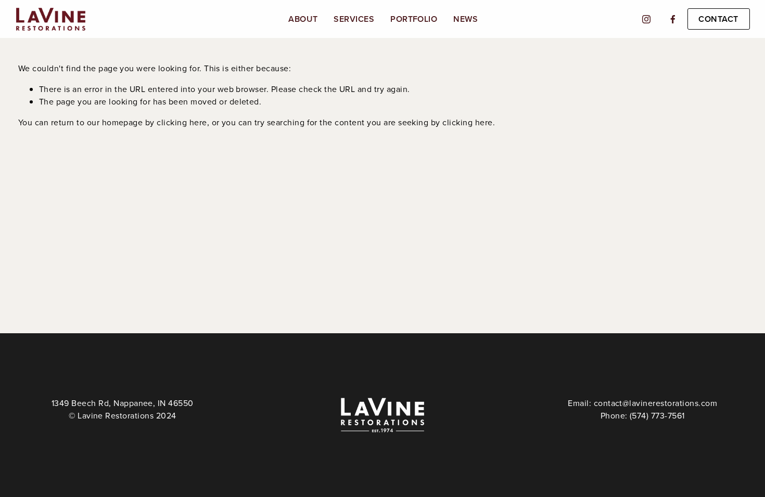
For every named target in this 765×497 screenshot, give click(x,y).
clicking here (182, 122)
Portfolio (413, 19)
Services (354, 19)
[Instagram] (646, 19)
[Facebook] (673, 19)
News (465, 19)
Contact (718, 19)
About (302, 19)
